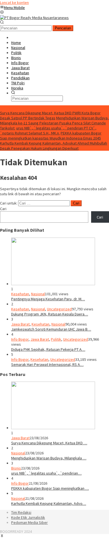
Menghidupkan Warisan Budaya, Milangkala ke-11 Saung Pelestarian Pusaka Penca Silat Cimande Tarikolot (54, 123)
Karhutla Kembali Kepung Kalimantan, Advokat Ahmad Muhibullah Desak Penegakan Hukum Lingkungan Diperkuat (53, 146)
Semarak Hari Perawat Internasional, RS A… (47, 364)
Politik (56, 339)
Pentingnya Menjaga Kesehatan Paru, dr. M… (48, 298)
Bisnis (16, 468)
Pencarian (63, 28)
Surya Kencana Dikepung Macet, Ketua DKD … (49, 442)
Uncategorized (59, 309)
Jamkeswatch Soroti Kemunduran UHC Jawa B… (51, 329)
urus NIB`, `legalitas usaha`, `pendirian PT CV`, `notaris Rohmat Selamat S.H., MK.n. (48, 131)
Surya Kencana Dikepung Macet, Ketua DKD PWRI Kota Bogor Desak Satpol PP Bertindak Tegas (50, 115)
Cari (3, 208)
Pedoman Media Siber (29, 522)
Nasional (38, 293)
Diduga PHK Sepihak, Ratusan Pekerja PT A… (48, 349)
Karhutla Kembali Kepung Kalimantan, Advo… (48, 503)
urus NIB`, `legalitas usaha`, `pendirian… (46, 473)
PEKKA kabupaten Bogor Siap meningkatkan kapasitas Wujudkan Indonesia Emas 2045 (50, 136)
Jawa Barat (20, 324)
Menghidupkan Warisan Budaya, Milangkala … (48, 458)
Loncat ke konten (14, 2)
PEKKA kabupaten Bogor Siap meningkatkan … (50, 488)
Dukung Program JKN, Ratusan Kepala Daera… (49, 314)
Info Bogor (20, 339)
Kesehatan (20, 293)
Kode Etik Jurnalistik (28, 517)
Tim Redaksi (21, 512)
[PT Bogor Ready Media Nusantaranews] (34, 17)
